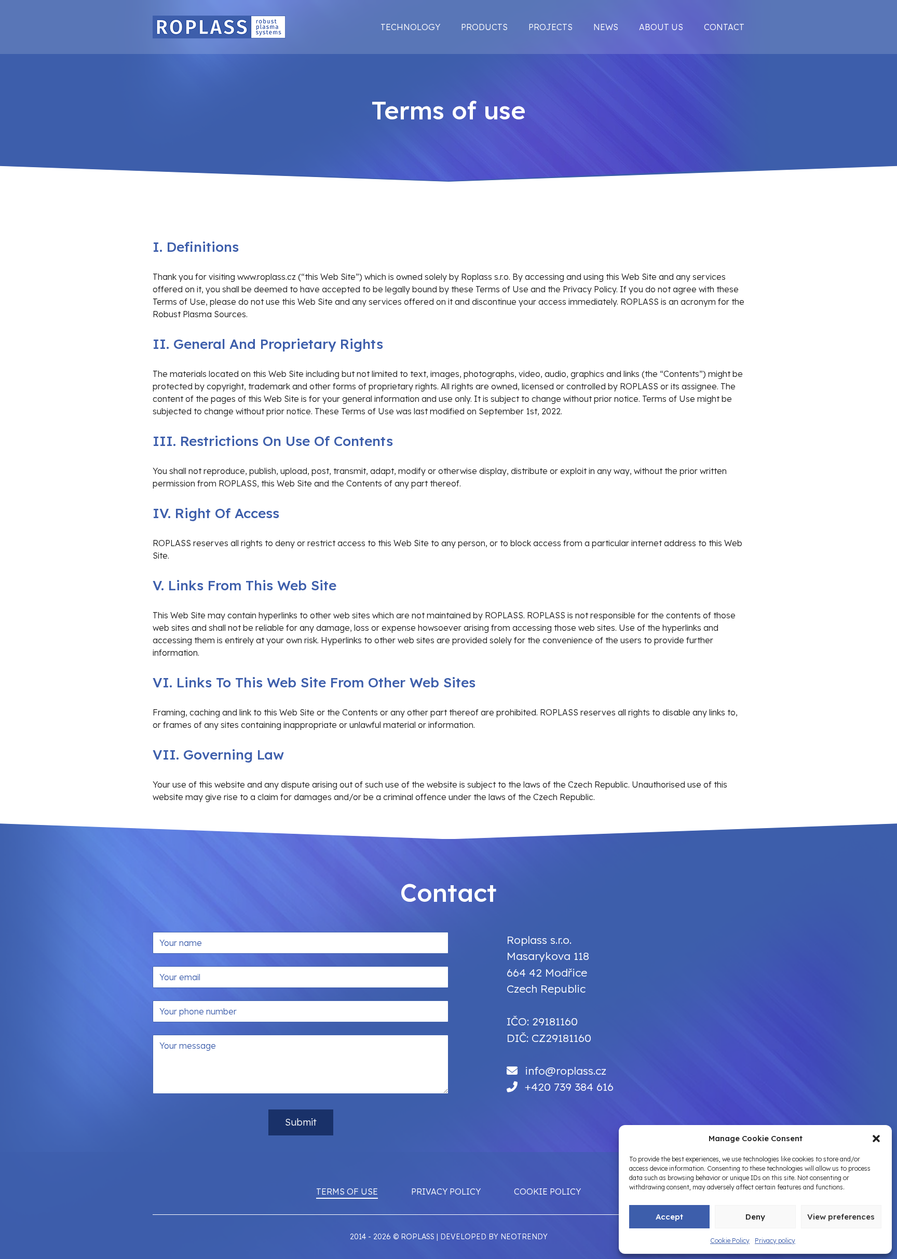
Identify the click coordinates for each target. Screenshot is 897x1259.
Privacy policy (775, 1240)
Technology (410, 27)
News (605, 27)
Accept (669, 1217)
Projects (550, 27)
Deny (755, 1217)
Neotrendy (524, 1236)
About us (661, 27)
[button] (876, 1138)
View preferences (841, 1217)
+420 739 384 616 (569, 1086)
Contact (724, 27)
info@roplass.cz (565, 1070)
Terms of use (347, 1191)
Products (484, 27)
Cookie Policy (730, 1240)
